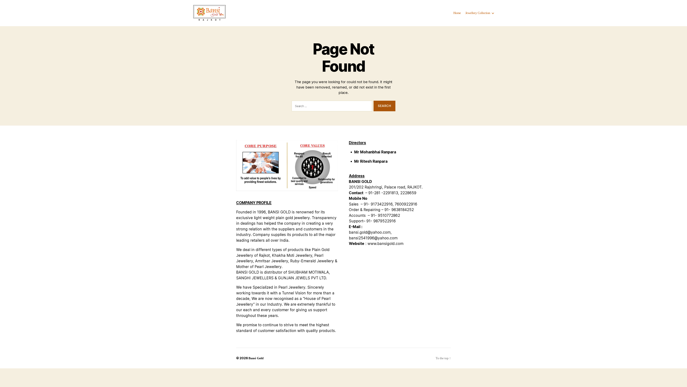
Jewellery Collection (477, 13)
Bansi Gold (256, 358)
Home (457, 13)
